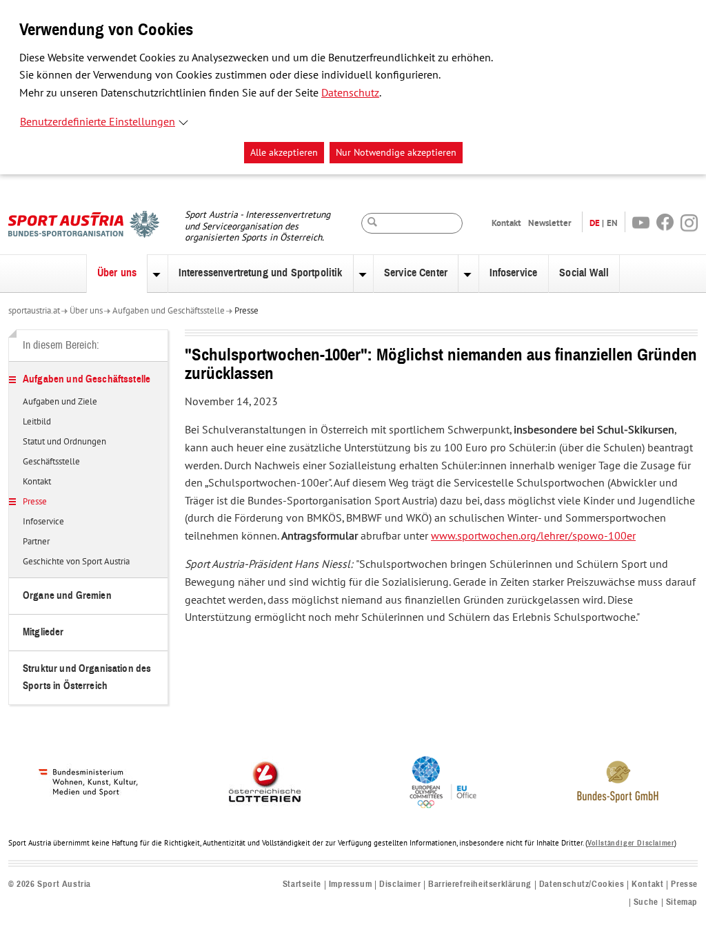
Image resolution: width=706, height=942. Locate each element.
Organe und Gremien (67, 596)
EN (612, 223)
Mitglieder (43, 632)
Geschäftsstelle (51, 462)
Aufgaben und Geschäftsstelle (168, 310)
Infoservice (514, 272)
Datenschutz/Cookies (581, 884)
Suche (646, 902)
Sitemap (682, 902)
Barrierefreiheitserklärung (480, 884)
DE (594, 223)
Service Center (415, 272)
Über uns (117, 272)
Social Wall (584, 272)
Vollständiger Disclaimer (630, 843)
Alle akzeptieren (284, 152)
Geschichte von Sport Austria (76, 562)
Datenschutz (350, 93)
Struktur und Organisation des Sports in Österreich (87, 677)
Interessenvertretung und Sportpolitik (261, 272)
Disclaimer (400, 884)
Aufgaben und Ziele (60, 402)
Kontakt (506, 223)
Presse (246, 310)
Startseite (302, 884)
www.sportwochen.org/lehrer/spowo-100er (533, 536)
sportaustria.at (34, 310)
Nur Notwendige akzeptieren (396, 152)
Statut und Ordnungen (64, 442)
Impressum (350, 884)
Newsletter (550, 223)
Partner (36, 542)
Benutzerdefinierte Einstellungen (97, 122)
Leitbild (37, 422)
